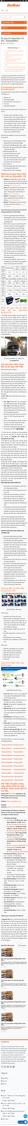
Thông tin (4, 1073)
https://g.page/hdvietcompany (17, 824)
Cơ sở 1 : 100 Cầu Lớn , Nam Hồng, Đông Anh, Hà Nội (14, 1097)
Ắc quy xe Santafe (7, 762)
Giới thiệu (5, 1078)
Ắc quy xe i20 (18, 762)
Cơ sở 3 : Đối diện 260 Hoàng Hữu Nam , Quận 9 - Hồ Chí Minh (14, 1112)
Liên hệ (5, 1081)
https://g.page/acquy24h (15, 837)
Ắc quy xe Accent (7, 759)
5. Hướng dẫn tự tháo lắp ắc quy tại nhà (15, 67)
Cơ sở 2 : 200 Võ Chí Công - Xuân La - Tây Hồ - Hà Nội (14, 1104)
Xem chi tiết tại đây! (15, 185)
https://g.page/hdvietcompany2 (17, 830)
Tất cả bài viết (23, 945)
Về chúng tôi (5, 1042)
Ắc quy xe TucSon (7, 766)
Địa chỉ (3, 1090)
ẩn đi (19, 48)
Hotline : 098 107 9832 (9, 1100)
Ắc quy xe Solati (6, 773)
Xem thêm (5, 1119)
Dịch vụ (5, 1084)
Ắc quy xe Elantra (7, 755)
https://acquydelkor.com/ (14, 801)
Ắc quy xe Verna (6, 752)
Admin (4, 43)
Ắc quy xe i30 (19, 780)
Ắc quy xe (5, 744)
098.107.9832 (12, 793)
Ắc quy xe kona (6, 769)
